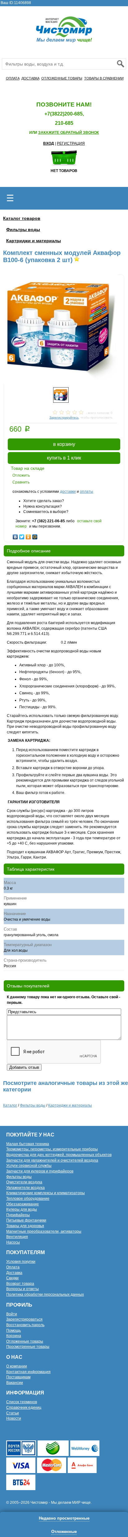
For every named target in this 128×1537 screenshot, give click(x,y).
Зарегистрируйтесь (64, 417)
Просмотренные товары (27, 1346)
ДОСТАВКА (30, 78)
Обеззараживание (22, 1204)
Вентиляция (17, 1237)
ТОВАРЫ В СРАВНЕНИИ (104, 78)
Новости (13, 1418)
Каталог (10, 1105)
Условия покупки (20, 1261)
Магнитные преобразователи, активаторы (43, 1231)
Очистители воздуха (24, 1182)
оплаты (86, 491)
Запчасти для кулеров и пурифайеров (39, 1171)
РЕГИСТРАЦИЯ (71, 143)
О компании (16, 1366)
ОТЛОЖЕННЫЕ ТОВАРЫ (61, 78)
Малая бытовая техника (27, 1144)
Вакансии (14, 1383)
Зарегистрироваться (24, 1319)
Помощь (13, 1330)
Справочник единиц (23, 1407)
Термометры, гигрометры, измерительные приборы (52, 1149)
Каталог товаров (21, 218)
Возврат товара (20, 1283)
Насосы (13, 1242)
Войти (11, 1314)
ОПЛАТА (13, 78)
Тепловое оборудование (27, 1198)
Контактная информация (28, 1372)
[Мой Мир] (35, 535)
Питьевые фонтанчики (26, 1220)
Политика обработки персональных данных (45, 1294)
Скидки (12, 1278)
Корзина (13, 1336)
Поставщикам (18, 1377)
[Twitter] (22, 535)
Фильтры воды (23, 229)
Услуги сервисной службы (29, 1165)
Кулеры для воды (21, 1209)
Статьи (12, 1413)
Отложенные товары (24, 1341)
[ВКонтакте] (15, 535)
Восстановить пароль (25, 1325)
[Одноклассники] (28, 535)
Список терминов (21, 1402)
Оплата (13, 1267)
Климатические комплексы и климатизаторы (45, 1193)
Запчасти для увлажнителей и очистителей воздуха (52, 1160)
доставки (68, 491)
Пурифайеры (18, 1215)
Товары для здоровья (25, 1226)
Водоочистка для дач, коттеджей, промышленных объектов (59, 1155)
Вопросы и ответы (22, 1289)
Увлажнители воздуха (25, 1188)
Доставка (14, 1273)
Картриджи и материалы (33, 240)
